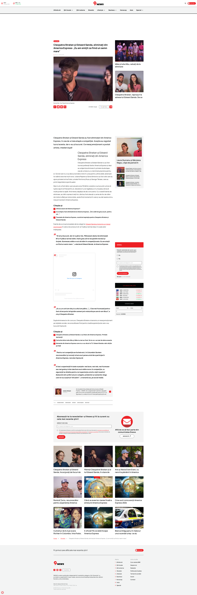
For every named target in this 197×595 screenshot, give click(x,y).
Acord (132, 577)
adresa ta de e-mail (62, 423)
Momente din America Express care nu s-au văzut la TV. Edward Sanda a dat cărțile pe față (83, 344)
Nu (119, 259)
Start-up (75, 585)
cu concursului (95, 432)
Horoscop (123, 10)
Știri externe (80, 10)
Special (140, 10)
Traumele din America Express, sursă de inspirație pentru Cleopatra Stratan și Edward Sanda (81, 218)
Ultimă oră (56, 10)
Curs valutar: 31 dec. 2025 (129, 285)
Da (119, 255)
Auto (131, 10)
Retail (71, 585)
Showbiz (91, 10)
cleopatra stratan (60, 402)
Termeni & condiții (135, 574)
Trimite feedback (122, 273)
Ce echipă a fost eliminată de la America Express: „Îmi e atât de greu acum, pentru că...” (83, 213)
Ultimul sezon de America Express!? (67, 209)
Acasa (55, 538)
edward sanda (68, 402)
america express (80, 402)
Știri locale (68, 10)
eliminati (74, 402)
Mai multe (127, 436)
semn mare (87, 402)
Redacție (133, 568)
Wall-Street (56, 585)
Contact (132, 579)
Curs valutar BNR (135, 562)
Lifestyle (101, 10)
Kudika (60, 585)
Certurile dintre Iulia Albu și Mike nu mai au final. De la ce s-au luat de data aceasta (83, 340)
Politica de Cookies (136, 571)
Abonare (61, 437)
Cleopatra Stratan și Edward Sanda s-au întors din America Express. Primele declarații (80, 336)
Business (113, 10)
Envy (68, 585)
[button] (185, 3)
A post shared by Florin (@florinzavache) (74, 298)
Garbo (64, 585)
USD (19, 2)
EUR (16, 2)
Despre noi (133, 565)
